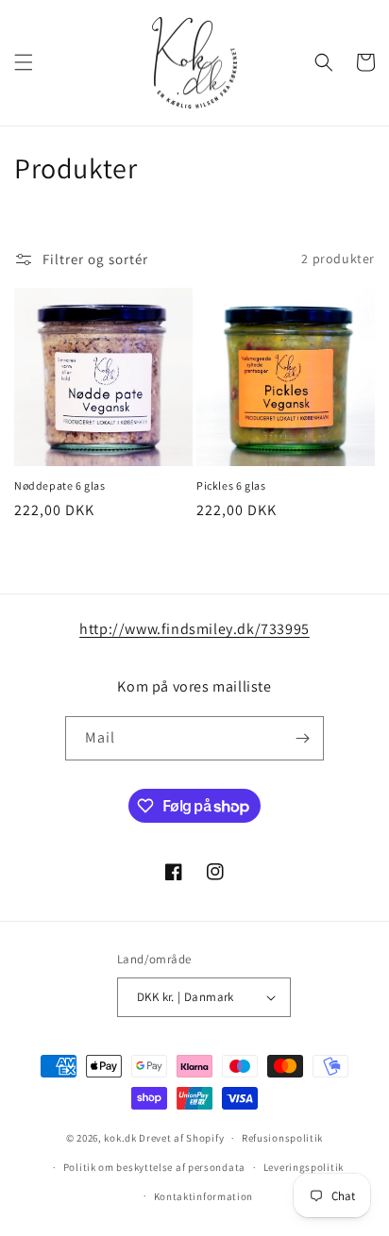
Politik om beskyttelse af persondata (154, 1167)
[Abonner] (302, 738)
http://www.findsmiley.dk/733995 (194, 629)
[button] (23, 62)
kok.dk (120, 1137)
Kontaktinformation (204, 1196)
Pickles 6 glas (230, 485)
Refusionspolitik (282, 1137)
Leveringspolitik (303, 1167)
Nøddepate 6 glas (60, 485)
